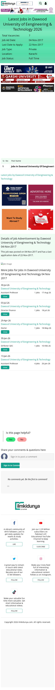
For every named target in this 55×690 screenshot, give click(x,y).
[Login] (45, 3)
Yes (10, 439)
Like (14, 544)
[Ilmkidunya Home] (8, 3)
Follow (14, 580)
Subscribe (41, 547)
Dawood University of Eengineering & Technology (25, 288)
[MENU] (52, 3)
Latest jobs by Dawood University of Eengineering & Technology (27, 177)
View (5, 296)
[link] (25, 3)
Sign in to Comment (12, 465)
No (21, 439)
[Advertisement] (27, 123)
